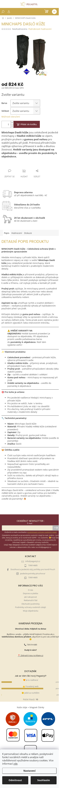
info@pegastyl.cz (32, 561)
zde (15, 763)
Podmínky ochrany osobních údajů (30, 607)
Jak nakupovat (30, 597)
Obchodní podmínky (30, 604)
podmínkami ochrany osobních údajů (42, 532)
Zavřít (17, 165)
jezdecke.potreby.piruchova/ (32, 573)
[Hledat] (3, 12)
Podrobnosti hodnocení (40, 29)
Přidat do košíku (29, 124)
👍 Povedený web (30, 686)
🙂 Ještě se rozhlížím (30, 693)
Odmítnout (15, 780)
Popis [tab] (6, 233)
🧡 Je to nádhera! (30, 680)
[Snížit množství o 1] (12, 126)
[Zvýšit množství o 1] (12, 122)
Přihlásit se (56, 528)
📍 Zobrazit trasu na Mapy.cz (30, 655)
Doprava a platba (30, 593)
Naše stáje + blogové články (30, 707)
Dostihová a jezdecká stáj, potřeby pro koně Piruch (33, 569)
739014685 (32, 565)
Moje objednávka (30, 611)
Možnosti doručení (10, 116)
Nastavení (29, 770)
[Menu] (54, 12)
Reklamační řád (30, 600)
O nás (30, 590)
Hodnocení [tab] (16, 233)
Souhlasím (43, 780)
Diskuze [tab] (28, 233)
